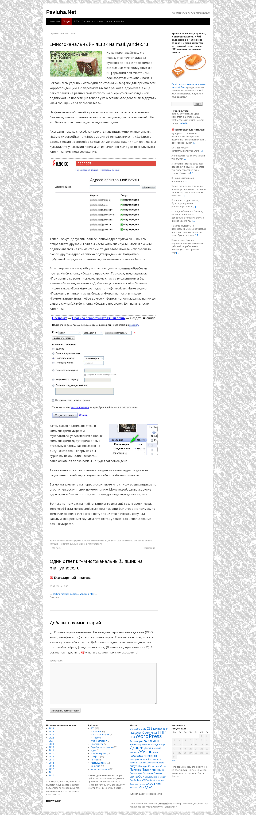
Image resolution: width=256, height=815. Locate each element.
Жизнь (145, 752)
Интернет (150, 756)
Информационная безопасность (145, 759)
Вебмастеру (135, 744)
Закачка (157, 752)
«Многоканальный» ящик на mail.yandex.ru (81, 543)
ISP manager (160, 728)
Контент (97, 731)
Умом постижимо (100, 769)
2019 (51, 747)
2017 (51, 753)
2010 (51, 775)
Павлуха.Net (53, 800)
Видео (145, 744)
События (95, 765)
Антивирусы (136, 741)
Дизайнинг (152, 748)
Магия (151, 766)
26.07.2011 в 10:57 (59, 586)
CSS (150, 728)
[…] (194, 142)
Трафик (97, 737)
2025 (51, 728)
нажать (183, 123)
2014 (51, 762)
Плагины (149, 769)
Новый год (160, 766)
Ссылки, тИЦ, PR (101, 734)
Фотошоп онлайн (115, 21)
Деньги (136, 747)
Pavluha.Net (61, 12)
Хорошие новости (138, 784)
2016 (51, 756)
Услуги (66, 21)
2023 (51, 734)
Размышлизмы (98, 762)
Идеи (93, 750)
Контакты (55, 21)
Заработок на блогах (102, 747)
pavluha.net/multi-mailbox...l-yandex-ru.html (73, 593)
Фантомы (55, 547)
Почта (104, 540)
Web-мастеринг (99, 740)
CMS (143, 728)
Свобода (134, 777)
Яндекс (111, 540)
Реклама (158, 773)
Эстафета (135, 787)
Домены (134, 752)
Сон (141, 776)
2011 (51, 772)
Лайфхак (86, 540)
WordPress (148, 736)
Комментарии (137, 762)
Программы (136, 773)
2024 (51, 731)
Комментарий (56, 660)
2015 (51, 759)
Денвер (160, 744)
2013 (51, 765)
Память (135, 769)
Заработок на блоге (92, 21)
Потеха (94, 759)
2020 (51, 744)
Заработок (136, 755)
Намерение (150, 547)
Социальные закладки (155, 777)
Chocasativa (135, 729)
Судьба (133, 780)
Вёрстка (152, 744)
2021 (51, 740)
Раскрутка (148, 773)
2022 (51, 737)
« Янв (174, 760)
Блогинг (151, 740)
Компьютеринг (98, 753)
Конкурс (143, 766)
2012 (51, 769)
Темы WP (142, 780)
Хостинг (154, 783)
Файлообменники (155, 780)
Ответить (54, 597)
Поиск (160, 769)
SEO (76, 21)
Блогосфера (97, 744)
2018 (51, 750)
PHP (162, 732)
